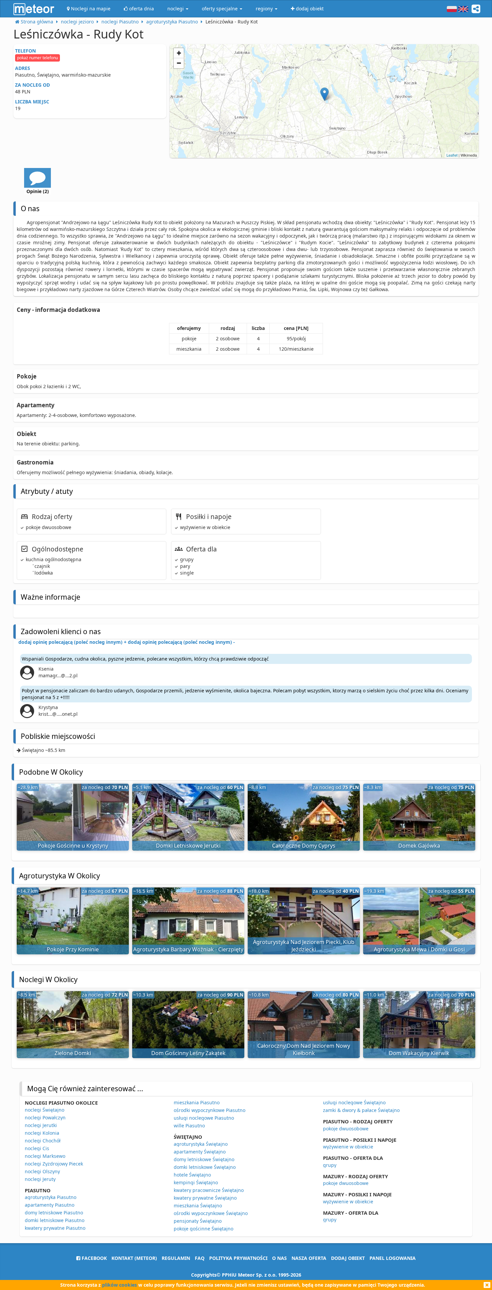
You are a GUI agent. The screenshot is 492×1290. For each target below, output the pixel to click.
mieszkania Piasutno (197, 1102)
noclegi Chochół (43, 1140)
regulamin (176, 1258)
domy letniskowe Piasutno (54, 1212)
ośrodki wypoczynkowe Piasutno (209, 1110)
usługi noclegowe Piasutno (204, 1118)
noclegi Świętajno (44, 1110)
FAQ (199, 1258)
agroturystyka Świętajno (201, 1144)
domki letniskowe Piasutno (54, 1220)
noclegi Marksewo (45, 1156)
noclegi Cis (37, 1148)
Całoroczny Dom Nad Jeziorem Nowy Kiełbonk (303, 1049)
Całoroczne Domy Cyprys (303, 845)
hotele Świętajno (192, 1175)
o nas (279, 1258)
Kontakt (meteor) (134, 1258)
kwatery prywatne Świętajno (205, 1198)
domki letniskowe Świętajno (205, 1167)
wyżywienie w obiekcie (348, 1146)
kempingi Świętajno (196, 1182)
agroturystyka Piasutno (50, 1197)
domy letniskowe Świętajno (204, 1159)
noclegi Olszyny (42, 1171)
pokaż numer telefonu (37, 58)
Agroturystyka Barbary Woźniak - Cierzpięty (188, 949)
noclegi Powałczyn (45, 1117)
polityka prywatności (238, 1258)
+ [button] (179, 53)
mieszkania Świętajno (198, 1205)
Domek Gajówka (419, 845)
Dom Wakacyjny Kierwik (419, 1053)
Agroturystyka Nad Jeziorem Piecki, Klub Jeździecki (303, 945)
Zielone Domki (73, 1053)
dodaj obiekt (348, 1258)
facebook (93, 1258)
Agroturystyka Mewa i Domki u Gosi (419, 949)
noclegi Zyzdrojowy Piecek (54, 1163)
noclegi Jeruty (40, 1179)
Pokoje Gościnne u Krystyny (73, 845)
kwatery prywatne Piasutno (55, 1228)
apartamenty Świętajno (200, 1151)
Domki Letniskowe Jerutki (188, 845)
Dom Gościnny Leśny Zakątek (188, 1053)
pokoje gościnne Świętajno (203, 1228)
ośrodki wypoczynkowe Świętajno (211, 1213)
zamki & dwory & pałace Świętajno (361, 1110)
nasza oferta (309, 1258)
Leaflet (452, 155)
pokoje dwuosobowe (345, 1128)
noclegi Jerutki (41, 1125)
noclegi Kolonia (42, 1133)
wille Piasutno (189, 1125)
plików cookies (119, 1285)
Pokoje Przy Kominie (73, 949)
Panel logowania (393, 1258)
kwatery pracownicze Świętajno (209, 1190)
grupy (329, 1165)
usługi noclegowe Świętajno (354, 1102)
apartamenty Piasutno (49, 1205)
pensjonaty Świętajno (198, 1221)
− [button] (179, 63)
